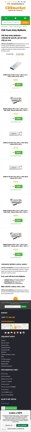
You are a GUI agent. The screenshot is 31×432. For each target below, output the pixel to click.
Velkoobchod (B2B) (5, 347)
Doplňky (11, 26)
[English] (5, 333)
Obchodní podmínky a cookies (8, 354)
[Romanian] (14, 333)
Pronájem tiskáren (5, 361)
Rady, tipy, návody (5, 342)
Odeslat (23, 306)
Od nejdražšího (10, 54)
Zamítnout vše (8, 425)
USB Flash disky (17, 26)
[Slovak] (17, 333)
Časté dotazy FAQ (5, 349)
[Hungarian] (8, 333)
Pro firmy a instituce (5, 359)
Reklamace (3, 352)
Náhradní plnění (4, 363)
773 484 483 (8, 317)
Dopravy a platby (5, 345)
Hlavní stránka (4, 26)
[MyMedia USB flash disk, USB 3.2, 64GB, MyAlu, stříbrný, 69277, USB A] (15, 167)
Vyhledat (25, 22)
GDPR (2, 356)
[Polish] (11, 333)
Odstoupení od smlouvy (6, 366)
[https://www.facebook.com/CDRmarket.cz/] (5, 403)
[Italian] (20, 333)
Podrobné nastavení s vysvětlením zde (15, 428)
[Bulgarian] (23, 333)
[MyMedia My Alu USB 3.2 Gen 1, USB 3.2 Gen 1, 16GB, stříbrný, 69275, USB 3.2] (15, 65)
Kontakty (3, 340)
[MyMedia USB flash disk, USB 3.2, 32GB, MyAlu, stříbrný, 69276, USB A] (15, 133)
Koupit (19, 84)
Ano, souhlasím (22, 425)
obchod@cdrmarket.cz (17, 4)
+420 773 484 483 (12, 2)
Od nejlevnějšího (20, 54)
